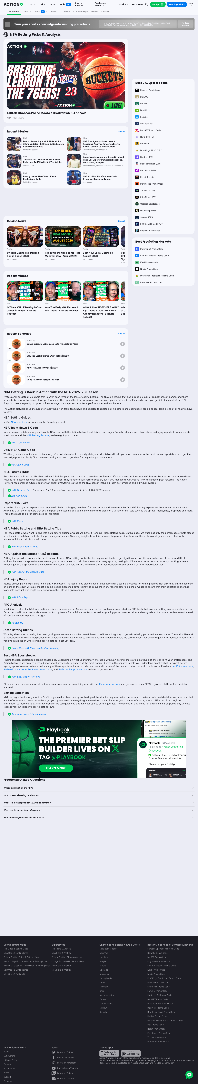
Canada (103, 1012)
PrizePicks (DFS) (148, 197)
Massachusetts (106, 995)
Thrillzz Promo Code (156, 1037)
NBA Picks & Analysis (61, 953)
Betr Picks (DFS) (148, 170)
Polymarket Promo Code (151, 249)
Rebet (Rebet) (147, 177)
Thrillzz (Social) (147, 190)
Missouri (103, 1007)
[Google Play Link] (131, 1053)
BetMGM (144, 97)
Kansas (102, 999)
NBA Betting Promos (38, 435)
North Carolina (106, 1003)
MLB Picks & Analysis (61, 965)
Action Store (9, 1068)
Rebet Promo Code (156, 1029)
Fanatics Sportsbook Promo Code (163, 948)
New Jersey (105, 974)
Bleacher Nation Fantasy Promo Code (165, 1020)
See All (121, 131)
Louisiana (103, 957)
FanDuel (144, 117)
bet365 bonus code (182, 666)
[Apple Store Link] (109, 1053)
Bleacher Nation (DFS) (150, 163)
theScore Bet (146, 123)
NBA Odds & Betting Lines (15, 953)
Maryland (103, 961)
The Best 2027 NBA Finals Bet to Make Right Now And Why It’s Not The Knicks (42, 160)
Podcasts (7, 1081)
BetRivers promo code (40, 669)
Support (7, 1077)
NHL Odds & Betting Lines (15, 974)
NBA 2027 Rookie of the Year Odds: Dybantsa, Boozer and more (100, 177)
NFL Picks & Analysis (61, 948)
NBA (25, 138)
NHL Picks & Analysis (61, 970)
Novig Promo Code (149, 269)
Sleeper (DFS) (147, 217)
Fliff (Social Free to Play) (151, 224)
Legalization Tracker (108, 948)
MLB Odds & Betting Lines (15, 970)
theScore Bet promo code (72, 669)
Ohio (101, 991)
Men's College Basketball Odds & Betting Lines (25, 961)
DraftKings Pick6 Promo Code (161, 1012)
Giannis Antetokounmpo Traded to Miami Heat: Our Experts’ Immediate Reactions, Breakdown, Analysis (103, 160)
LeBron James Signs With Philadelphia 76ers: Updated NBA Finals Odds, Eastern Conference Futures (43, 144)
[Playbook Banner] (99, 749)
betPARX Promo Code (150, 130)
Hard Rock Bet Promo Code (160, 1003)
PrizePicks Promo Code (158, 1041)
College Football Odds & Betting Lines (21, 957)
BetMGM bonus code (15, 669)
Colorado (103, 970)
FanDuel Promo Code (157, 991)
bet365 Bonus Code (156, 957)
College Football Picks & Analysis (66, 957)
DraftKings (145, 110)
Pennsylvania (105, 978)
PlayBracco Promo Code (151, 184)
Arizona (102, 965)
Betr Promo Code (155, 1024)
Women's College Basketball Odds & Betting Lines (26, 965)
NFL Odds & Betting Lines (15, 948)
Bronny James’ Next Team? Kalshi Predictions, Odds (39, 177)
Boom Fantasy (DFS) (150, 230)
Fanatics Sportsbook (150, 90)
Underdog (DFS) (148, 210)
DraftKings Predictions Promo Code (157, 275)
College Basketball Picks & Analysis (67, 961)
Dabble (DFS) (146, 157)
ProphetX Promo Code (150, 282)
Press (6, 1072)
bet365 (143, 103)
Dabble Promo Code (157, 1016)
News (9, 249)
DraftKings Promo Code (158, 986)
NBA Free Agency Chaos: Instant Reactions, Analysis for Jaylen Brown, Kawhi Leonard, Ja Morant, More (101, 144)
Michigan (103, 986)
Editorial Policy (10, 1060)
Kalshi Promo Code (149, 262)
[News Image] (25, 236)
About (6, 1051)
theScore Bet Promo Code (159, 995)
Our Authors (9, 1055)
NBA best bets (19, 422)
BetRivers (144, 143)
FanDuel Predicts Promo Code (154, 255)
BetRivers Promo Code (158, 1007)
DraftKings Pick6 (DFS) (151, 150)
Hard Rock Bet (147, 137)
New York (103, 953)
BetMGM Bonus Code (157, 953)
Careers (7, 1064)
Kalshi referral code (109, 684)
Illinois (102, 982)
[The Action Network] (13, 4)
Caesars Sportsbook (150, 204)
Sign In (191, 4)
